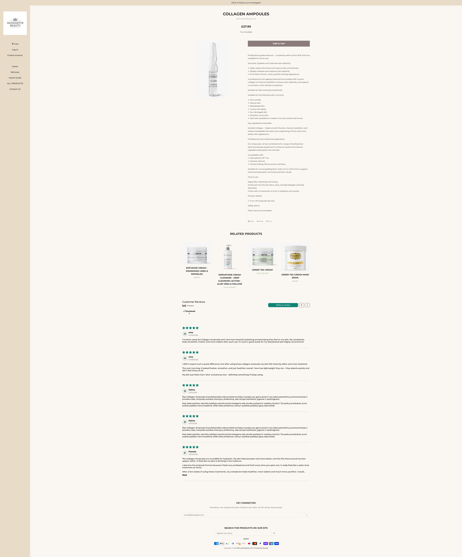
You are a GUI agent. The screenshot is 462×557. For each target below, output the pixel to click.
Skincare (15, 72)
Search (246, 539)
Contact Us (15, 89)
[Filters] (301, 305)
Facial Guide (15, 78)
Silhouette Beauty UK (246, 19)
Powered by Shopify (261, 548)
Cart (16, 44)
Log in (15, 50)
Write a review (283, 305)
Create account (15, 55)
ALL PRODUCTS (15, 83)
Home (15, 66)
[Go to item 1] (189, 316)
